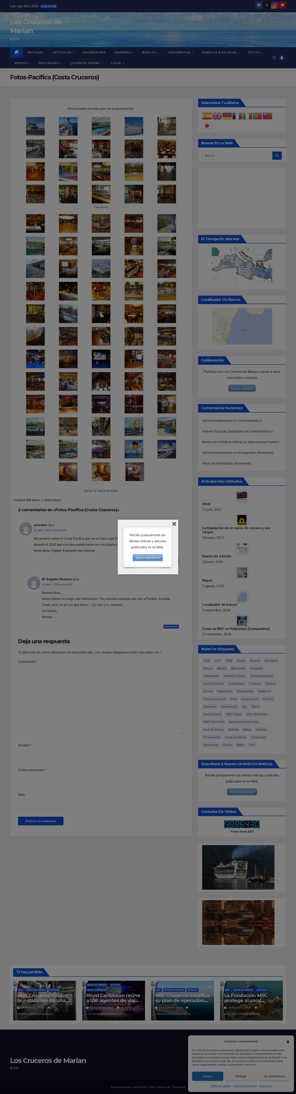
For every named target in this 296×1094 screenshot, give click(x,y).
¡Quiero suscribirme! (148, 557)
